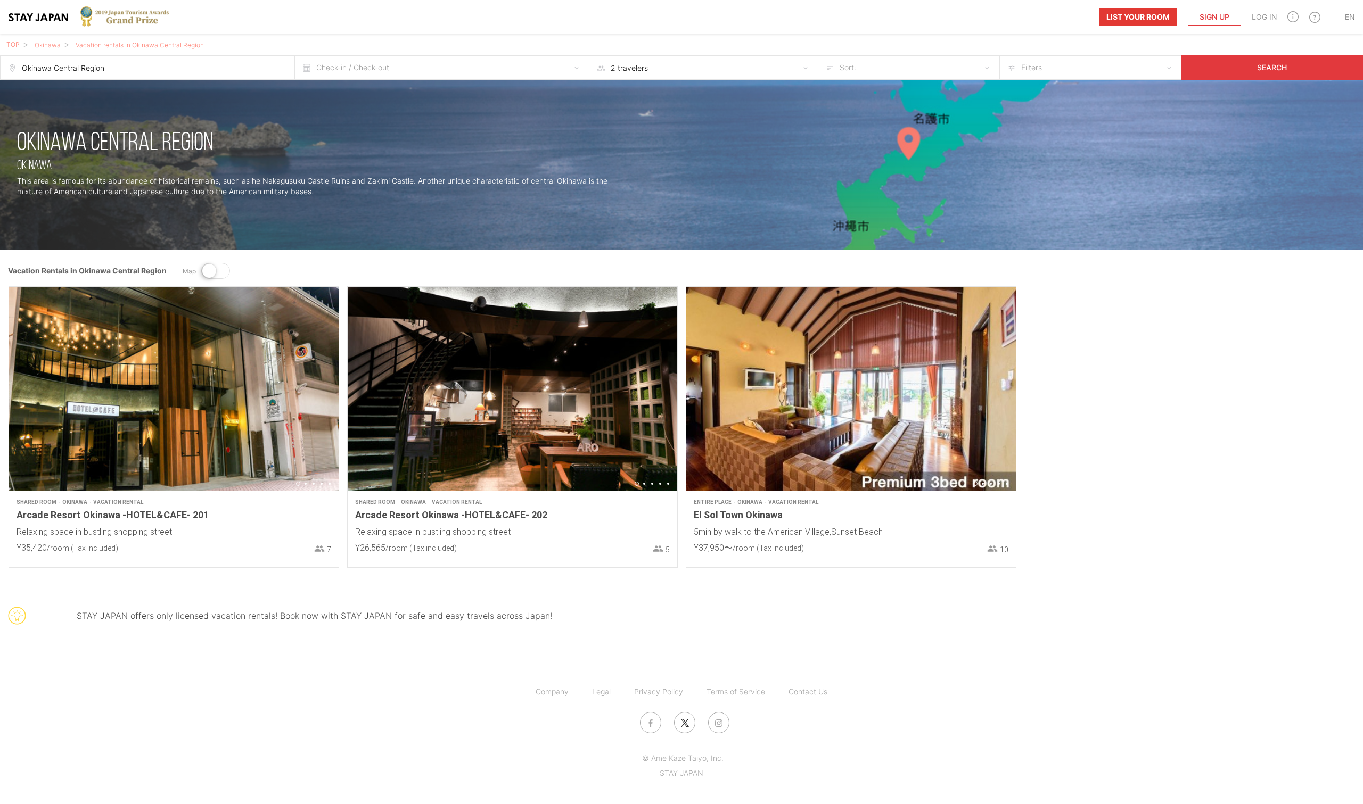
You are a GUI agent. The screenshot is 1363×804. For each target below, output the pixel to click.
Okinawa (48, 45)
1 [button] (298, 484)
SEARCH (1272, 67)
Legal (601, 691)
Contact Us (808, 691)
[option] (174, 389)
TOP (13, 44)
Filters (1031, 67)
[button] (1293, 17)
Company (552, 691)
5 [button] (330, 484)
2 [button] (306, 484)
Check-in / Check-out (352, 67)
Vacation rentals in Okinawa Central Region (140, 45)
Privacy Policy (658, 691)
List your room (1138, 16)
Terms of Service (736, 691)
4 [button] (322, 484)
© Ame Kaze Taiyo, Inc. (683, 757)
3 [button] (314, 484)
